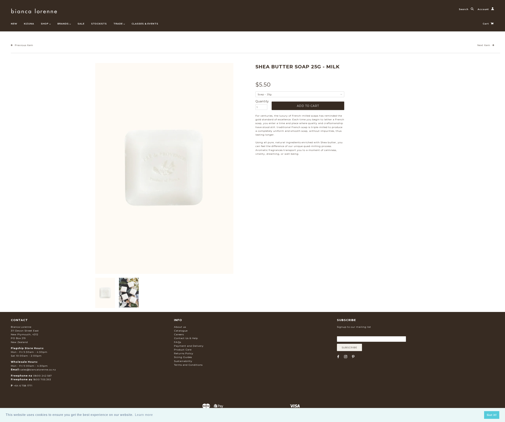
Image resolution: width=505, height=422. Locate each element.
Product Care (183, 349)
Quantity (261, 101)
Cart (486, 23)
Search (464, 9)
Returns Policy (183, 353)
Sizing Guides (183, 357)
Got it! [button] (492, 414)
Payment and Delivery (189, 345)
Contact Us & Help (186, 338)
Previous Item (23, 45)
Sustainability (183, 361)
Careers (179, 334)
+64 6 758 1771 (23, 385)
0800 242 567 (42, 375)
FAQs (177, 342)
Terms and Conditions (188, 364)
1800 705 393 (42, 379)
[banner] (34, 10)
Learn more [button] (144, 414)
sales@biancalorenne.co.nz (38, 369)
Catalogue (181, 330)
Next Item (484, 45)
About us (180, 326)
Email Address (356, 333)
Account (483, 9)
